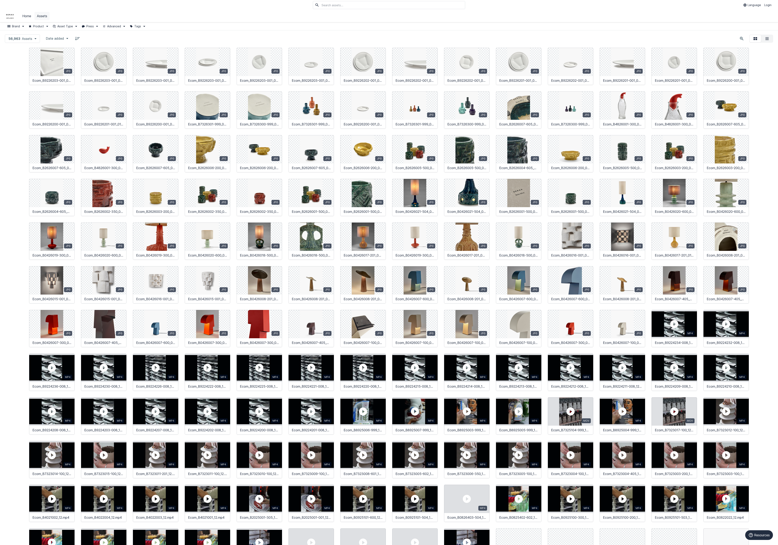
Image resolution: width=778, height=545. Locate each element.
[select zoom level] (742, 39)
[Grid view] (755, 38)
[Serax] (10, 16)
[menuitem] (27, 16)
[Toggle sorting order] (77, 38)
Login (768, 5)
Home (26, 16)
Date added (55, 38)
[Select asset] (69, 53)
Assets (42, 16)
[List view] (767, 38)
